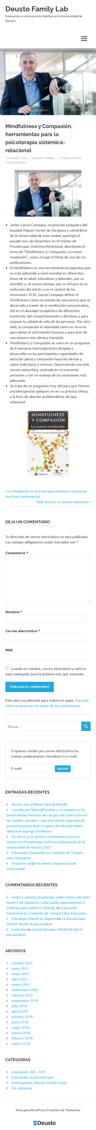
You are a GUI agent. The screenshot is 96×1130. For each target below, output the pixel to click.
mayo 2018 (20, 1027)
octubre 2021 (22, 963)
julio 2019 (19, 1005)
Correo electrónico (22, 630)
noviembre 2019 (25, 1000)
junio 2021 (20, 968)
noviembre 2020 (25, 989)
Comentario (16, 552)
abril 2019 (19, 1011)
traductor (19, 929)
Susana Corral (43, 158)
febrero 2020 (22, 995)
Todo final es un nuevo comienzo (62, 501)
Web (9, 649)
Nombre (13, 611)
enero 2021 (21, 984)
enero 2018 (21, 1043)
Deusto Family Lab (36, 9)
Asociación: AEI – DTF (29, 1071)
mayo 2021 (20, 973)
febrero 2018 (22, 1038)
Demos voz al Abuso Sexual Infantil (39, 804)
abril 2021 (19, 979)
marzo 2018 (21, 1032)
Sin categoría (22, 1088)
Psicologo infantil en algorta (34, 918)
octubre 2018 (22, 1016)
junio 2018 (20, 1022)
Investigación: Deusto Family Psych (39, 1082)
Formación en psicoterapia (32, 1077)
